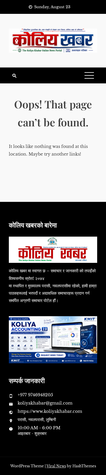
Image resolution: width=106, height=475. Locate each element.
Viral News (56, 466)
